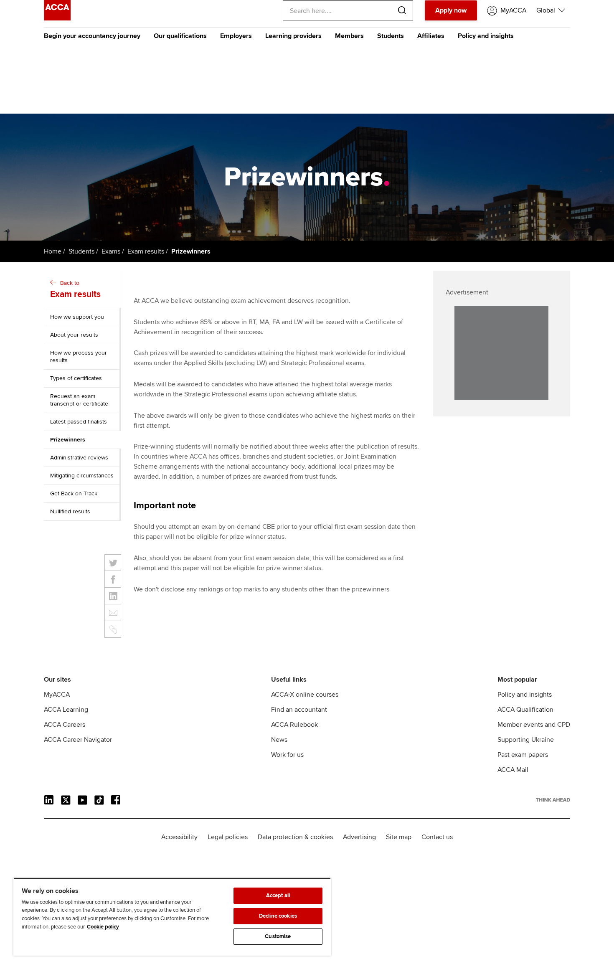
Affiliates (430, 36)
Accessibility (179, 837)
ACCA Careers (64, 724)
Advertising (359, 837)
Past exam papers (522, 755)
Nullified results (70, 511)
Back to (75, 289)
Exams (110, 251)
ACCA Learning (66, 709)
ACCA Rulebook (294, 724)
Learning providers (293, 36)
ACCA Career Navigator (78, 740)
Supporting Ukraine (525, 740)
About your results (74, 334)
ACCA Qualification (525, 709)
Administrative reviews (79, 457)
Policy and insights (486, 36)
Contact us (437, 837)
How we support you (77, 316)
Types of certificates (76, 378)
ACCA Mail (512, 770)
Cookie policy (103, 926)
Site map (398, 837)
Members (349, 36)
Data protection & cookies (295, 837)
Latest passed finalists (78, 421)
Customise (278, 936)
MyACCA (57, 694)
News (279, 740)
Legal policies (228, 837)
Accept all (278, 895)
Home (52, 251)
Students (390, 36)
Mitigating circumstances (82, 475)
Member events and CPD (533, 724)
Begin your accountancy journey (92, 36)
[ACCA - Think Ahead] (57, 18)
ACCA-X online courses (304, 694)
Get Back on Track (73, 493)
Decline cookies (278, 916)
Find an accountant (299, 709)
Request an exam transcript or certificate (79, 400)
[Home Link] (553, 800)
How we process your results (78, 356)
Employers (236, 36)
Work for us (287, 755)
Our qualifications (180, 36)
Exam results (145, 251)
